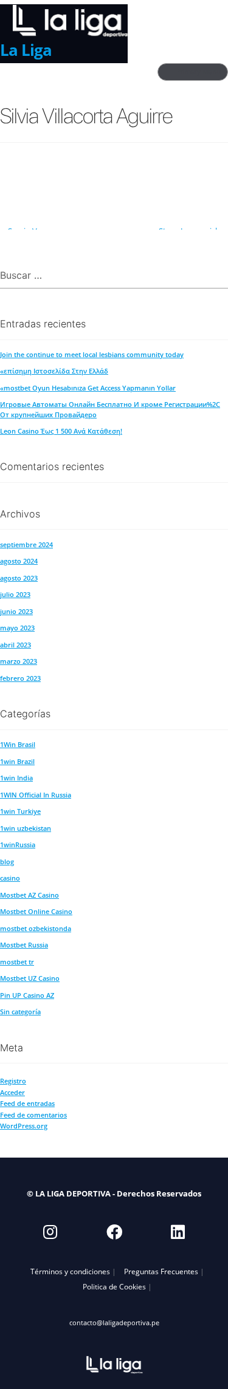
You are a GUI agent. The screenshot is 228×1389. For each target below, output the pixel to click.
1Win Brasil (17, 744)
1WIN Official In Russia (35, 794)
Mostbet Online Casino (36, 911)
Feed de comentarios (33, 1114)
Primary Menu (198, 71)
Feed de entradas (27, 1103)
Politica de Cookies (114, 1286)
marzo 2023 (18, 661)
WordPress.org (23, 1125)
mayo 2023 (17, 627)
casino (10, 877)
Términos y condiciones (70, 1271)
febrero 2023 (20, 678)
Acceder (12, 1092)
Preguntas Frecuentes (161, 1271)
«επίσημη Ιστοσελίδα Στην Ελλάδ (54, 370)
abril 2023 (15, 644)
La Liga (26, 50)
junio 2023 (16, 611)
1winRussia (17, 844)
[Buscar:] (114, 276)
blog (7, 861)
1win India (16, 777)
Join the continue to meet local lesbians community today (92, 354)
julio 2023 (15, 594)
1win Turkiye (20, 811)
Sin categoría (20, 1011)
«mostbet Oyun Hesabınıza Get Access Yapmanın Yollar (88, 387)
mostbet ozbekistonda (35, 928)
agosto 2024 (19, 560)
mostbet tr (17, 961)
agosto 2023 (19, 577)
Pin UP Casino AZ (27, 995)
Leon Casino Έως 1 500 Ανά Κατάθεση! (61, 430)
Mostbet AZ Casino (29, 894)
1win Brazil (17, 761)
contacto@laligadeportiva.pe (114, 1322)
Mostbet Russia (24, 944)
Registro (13, 1080)
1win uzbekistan (25, 828)
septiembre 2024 (26, 544)
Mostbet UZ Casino (30, 978)
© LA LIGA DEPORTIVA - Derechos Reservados (114, 1193)
